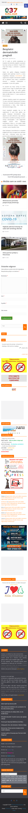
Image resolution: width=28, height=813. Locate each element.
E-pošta (3, 303)
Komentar (4, 276)
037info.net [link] (13, 58)
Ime (2, 296)
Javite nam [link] (3, 759)
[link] (26, 6)
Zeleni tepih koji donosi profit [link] (14, 2)
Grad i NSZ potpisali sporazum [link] (17, 177)
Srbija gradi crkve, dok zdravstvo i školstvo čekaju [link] (14, 725)
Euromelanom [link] (18, 75)
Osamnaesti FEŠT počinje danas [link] (11, 175)
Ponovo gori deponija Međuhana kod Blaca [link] (12, 722)
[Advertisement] (12, 410)
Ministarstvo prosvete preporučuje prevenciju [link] (11, 202)
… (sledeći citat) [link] (24, 354)
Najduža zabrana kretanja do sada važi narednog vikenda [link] (12, 228)
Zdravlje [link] (5, 45)
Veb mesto (4, 310)
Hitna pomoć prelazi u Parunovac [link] (10, 254)
